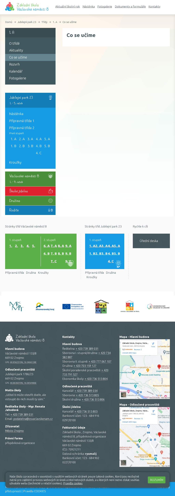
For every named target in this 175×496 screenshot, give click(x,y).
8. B (61, 253)
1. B (13, 146)
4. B (39, 146)
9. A (68, 246)
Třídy (44, 22)
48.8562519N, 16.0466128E (23, 362)
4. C (39, 153)
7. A (54, 246)
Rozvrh (14, 64)
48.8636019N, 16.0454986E (23, 383)
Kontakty (154, 6)
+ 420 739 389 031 (22, 414)
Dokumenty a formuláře (130, 6)
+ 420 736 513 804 (96, 378)
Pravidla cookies (73, 483)
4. (27, 246)
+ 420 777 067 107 (100, 361)
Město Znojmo (14, 430)
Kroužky (15, 162)
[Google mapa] (144, 369)
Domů (8, 22)
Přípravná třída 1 (21, 121)
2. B (22, 146)
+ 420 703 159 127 (85, 365)
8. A (61, 246)
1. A (55, 22)
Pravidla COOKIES (34, 491)
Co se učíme (70, 22)
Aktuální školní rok (67, 6)
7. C (54, 261)
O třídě (14, 43)
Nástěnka (89, 6)
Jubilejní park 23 (27, 22)
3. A (30, 139)
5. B (47, 146)
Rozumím (156, 479)
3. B (30, 146)
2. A (22, 139)
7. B (54, 253)
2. (16, 246)
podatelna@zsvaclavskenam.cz (33, 418)
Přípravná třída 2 (21, 128)
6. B (47, 253)
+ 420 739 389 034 (86, 390)
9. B (68, 253)
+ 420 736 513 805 (87, 395)
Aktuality (16, 50)
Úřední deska (149, 241)
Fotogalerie (104, 6)
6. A (47, 246)
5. (33, 246)
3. (22, 246)
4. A (39, 139)
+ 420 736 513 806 (93, 399)
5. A (47, 139)
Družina (31, 272)
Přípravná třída (14, 272)
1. (10, 246)
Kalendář (15, 71)
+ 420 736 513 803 (86, 411)
